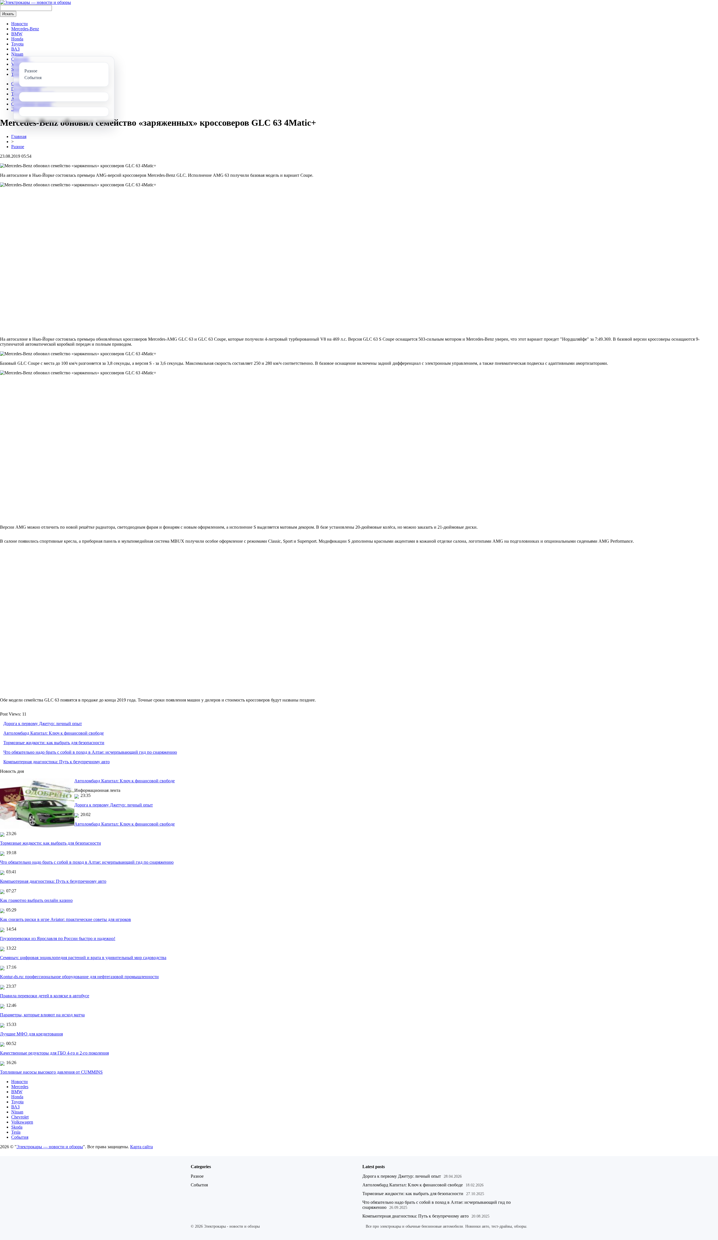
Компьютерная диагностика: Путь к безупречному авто (56, 761)
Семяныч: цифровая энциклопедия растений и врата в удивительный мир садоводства (83, 957)
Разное (17, 146)
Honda (17, 38)
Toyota (17, 44)
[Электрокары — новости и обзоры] (35, 2)
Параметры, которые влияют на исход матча (42, 1014)
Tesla (15, 1132)
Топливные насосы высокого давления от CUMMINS (51, 1072)
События (19, 1137)
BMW (16, 33)
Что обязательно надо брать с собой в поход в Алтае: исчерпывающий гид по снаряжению (90, 752)
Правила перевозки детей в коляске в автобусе (44, 995)
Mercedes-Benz (25, 28)
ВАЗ (15, 49)
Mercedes (19, 1086)
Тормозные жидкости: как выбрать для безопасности (53, 742)
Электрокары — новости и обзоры (50, 1146)
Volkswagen (22, 1122)
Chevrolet (20, 1117)
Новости (19, 23)
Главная (18, 136)
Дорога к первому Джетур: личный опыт (42, 723)
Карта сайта (141, 1146)
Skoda (16, 1127)
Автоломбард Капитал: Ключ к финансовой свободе (53, 733)
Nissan (17, 54)
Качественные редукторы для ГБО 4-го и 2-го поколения (54, 1053)
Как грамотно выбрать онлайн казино (36, 900)
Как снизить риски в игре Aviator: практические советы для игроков (65, 919)
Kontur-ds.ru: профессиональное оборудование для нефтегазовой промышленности (79, 976)
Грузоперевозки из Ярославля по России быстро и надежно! (57, 938)
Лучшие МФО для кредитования (31, 1034)
